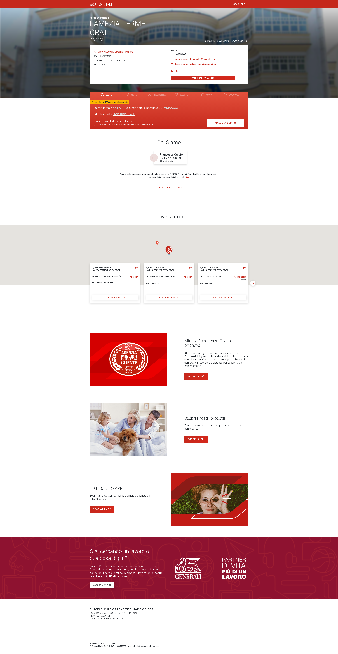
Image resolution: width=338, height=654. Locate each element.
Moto (134, 95)
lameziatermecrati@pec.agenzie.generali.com (196, 64)
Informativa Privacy (123, 121)
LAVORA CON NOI (240, 41)
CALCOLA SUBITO (225, 123)
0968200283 (182, 54)
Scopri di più (196, 376)
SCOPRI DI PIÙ (196, 439)
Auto (109, 95)
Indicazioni (134, 277)
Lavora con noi (102, 585)
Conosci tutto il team (169, 187)
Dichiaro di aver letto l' (113, 121)
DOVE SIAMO (223, 41)
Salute (184, 95)
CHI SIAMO (210, 41)
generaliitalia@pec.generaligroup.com (144, 646)
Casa (209, 95)
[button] (157, 243)
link (187, 177)
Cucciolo (234, 95)
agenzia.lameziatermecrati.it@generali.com (195, 59)
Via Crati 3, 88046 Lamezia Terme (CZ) (115, 52)
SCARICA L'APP (102, 509)
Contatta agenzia (115, 297)
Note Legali (94, 643)
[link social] (172, 71)
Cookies (112, 643)
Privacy (104, 643)
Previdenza (159, 95)
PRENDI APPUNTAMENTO (203, 78)
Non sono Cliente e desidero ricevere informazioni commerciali (126, 125)
